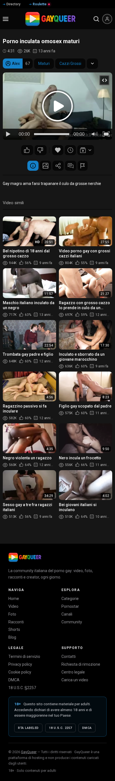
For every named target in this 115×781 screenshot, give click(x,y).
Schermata (45, 166)
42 (27, 150)
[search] (96, 19)
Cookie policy (19, 672)
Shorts (14, 629)
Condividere (58, 166)
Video (13, 606)
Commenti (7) (70, 166)
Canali (66, 614)
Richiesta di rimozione (80, 664)
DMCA (14, 680)
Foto (12, 614)
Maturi (44, 63)
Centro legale (73, 672)
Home (13, 598)
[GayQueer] (24, 557)
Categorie (70, 598)
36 (41, 150)
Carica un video (74, 680)
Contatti (68, 656)
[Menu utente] (107, 19)
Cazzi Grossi (70, 63)
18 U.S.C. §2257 (22, 687)
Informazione (33, 166)
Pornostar (70, 606)
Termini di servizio (24, 656)
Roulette (40, 4)
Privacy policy (20, 664)
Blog (12, 637)
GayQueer (29, 752)
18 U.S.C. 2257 (60, 728)
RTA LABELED (28, 728)
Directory (13, 4)
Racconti (16, 622)
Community (71, 622)
